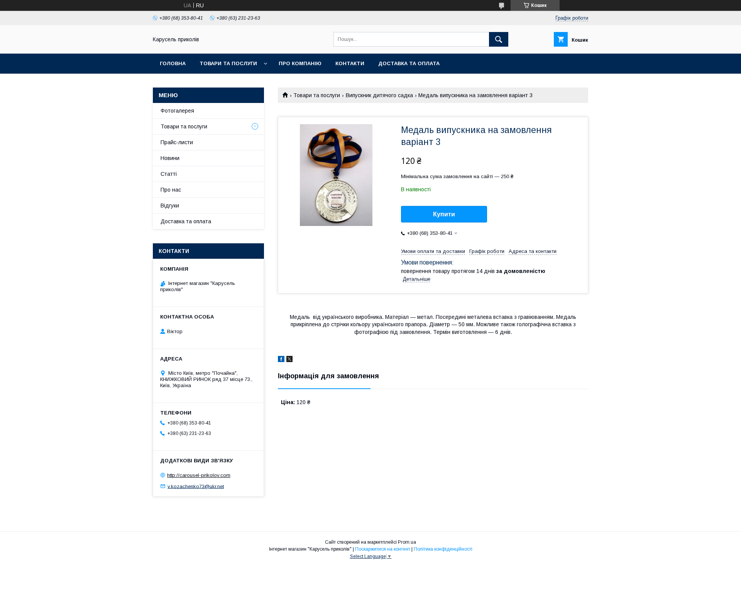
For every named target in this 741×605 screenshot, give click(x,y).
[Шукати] (498, 39)
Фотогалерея (177, 111)
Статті (169, 174)
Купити (444, 214)
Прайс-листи (177, 142)
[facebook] (281, 360)
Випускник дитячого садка (379, 95)
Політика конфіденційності (443, 549)
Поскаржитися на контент (382, 549)
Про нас (171, 190)
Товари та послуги (228, 63)
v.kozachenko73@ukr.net (195, 486)
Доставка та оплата (409, 63)
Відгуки (170, 205)
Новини (170, 158)
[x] (289, 360)
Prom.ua (407, 542)
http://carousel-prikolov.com (198, 475)
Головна (173, 63)
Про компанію (300, 63)
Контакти (349, 63)
